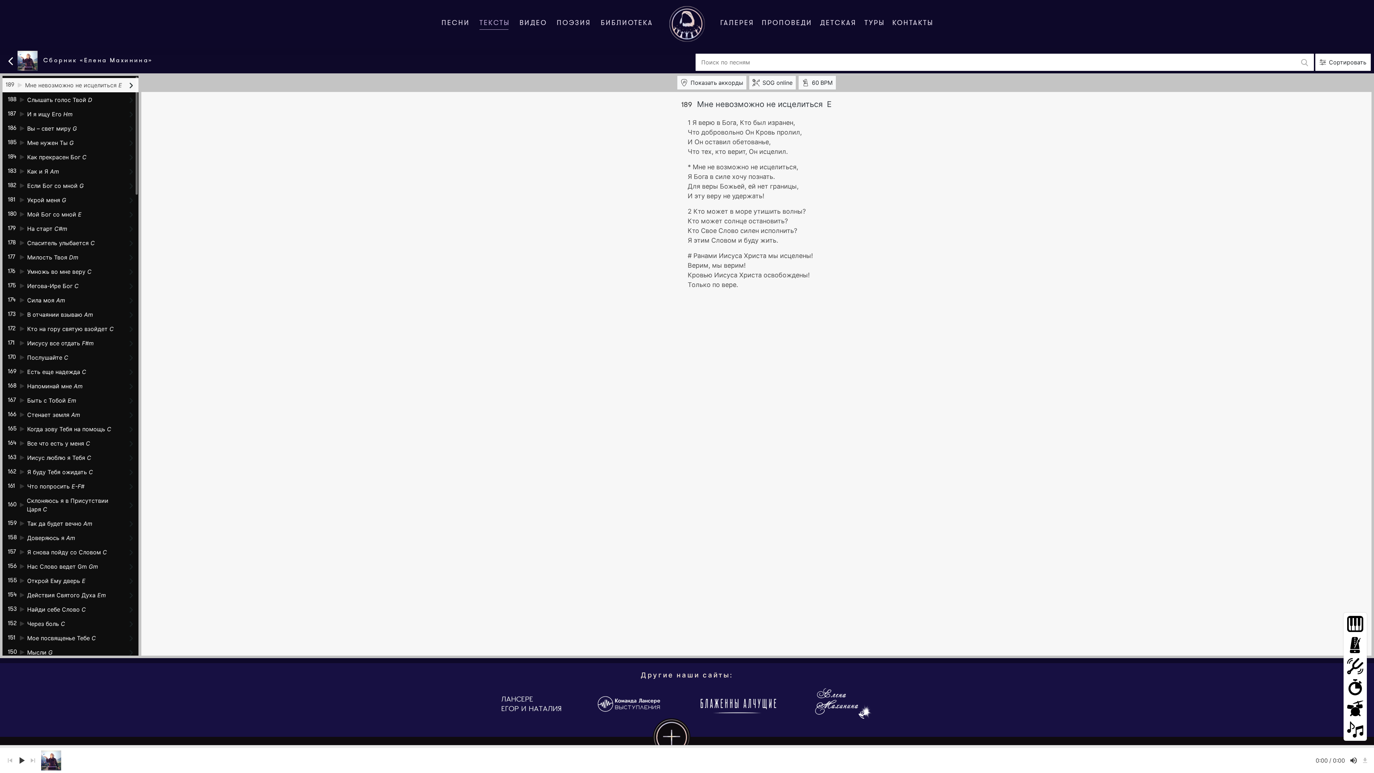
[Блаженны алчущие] (737, 704)
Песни (456, 23)
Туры (874, 23)
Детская (838, 23)
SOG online (777, 82)
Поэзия (574, 23)
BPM (822, 82)
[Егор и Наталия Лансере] (531, 704)
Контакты (913, 23)
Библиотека (627, 23)
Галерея (737, 23)
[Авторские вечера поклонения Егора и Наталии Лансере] (629, 704)
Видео (533, 23)
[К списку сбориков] (10, 60)
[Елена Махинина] (842, 704)
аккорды (717, 82)
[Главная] (687, 24)
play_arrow (21, 760)
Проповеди (787, 23)
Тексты (496, 23)
